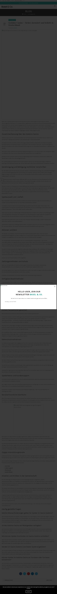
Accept (28, 591)
